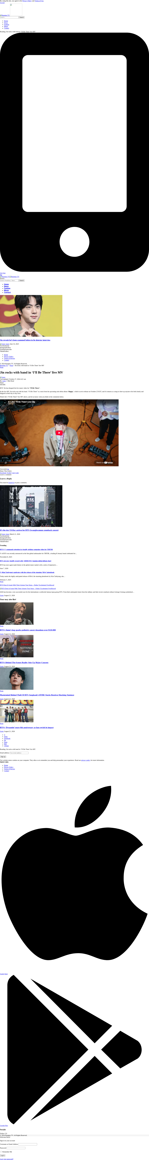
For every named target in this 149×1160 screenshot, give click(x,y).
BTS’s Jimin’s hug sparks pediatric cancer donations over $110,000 (28, 630)
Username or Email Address (9, 1144)
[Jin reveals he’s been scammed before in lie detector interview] (31, 336)
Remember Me (7, 1152)
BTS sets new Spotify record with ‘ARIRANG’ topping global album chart (25, 561)
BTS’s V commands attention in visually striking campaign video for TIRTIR (26, 549)
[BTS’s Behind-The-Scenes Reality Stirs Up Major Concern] (16, 657)
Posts (1, 367)
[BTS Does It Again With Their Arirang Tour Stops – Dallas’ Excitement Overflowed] (28, 588)
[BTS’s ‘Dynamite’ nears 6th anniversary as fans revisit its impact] (16, 722)
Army (7, 344)
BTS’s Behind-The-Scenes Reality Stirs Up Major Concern (24, 662)
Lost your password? (6, 1159)
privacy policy (85, 760)
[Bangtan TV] (9, 277)
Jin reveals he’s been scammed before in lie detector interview (25, 340)
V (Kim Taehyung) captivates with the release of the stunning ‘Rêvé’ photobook (27, 572)
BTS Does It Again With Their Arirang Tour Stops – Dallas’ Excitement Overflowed (27, 585)
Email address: (5, 753)
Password (3, 1148)
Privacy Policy (27, 1)
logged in (11, 482)
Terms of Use (39, 1)
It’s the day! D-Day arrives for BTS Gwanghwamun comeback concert (29, 530)
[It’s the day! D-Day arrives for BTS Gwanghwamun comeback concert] (31, 526)
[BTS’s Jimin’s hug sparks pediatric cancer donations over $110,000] (16, 624)
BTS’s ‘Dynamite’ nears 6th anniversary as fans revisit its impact (27, 727)
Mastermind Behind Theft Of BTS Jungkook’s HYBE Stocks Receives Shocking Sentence (37, 695)
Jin (8, 469)
